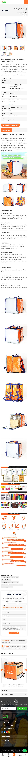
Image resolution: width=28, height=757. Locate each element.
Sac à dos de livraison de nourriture (21, 10)
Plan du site (17, 750)
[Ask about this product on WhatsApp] (25, 750)
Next (26, 670)
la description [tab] (6, 130)
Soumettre (22, 708)
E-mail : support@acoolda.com (10, 728)
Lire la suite (14, 672)
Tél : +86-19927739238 (8, 725)
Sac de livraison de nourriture (20, 8)
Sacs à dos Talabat (6, 579)
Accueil (25, 7)
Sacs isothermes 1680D (7, 587)
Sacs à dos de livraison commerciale (10, 582)
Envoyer (13, 633)
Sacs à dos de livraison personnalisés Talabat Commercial (13, 608)
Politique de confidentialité (7, 751)
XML (22, 750)
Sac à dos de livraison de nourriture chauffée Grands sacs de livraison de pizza (13, 685)
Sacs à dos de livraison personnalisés (10, 577)
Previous (2, 670)
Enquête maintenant (11, 125)
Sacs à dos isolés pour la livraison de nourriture (12, 584)
